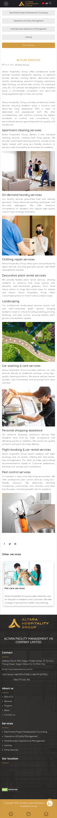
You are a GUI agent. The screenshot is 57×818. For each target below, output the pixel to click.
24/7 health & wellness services (23, 588)
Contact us (9, 715)
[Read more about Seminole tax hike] (50, 4)
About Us (8, 697)
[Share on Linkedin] (15, 544)
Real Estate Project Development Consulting (29, 13)
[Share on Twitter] (9, 544)
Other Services (28, 45)
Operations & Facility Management (28, 21)
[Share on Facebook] (4, 544)
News (6, 710)
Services (8, 701)
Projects (8, 706)
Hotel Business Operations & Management (28, 29)
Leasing (28, 37)
